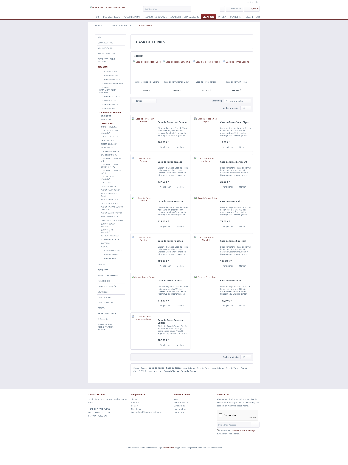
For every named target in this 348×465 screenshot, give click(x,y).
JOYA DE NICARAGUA (109, 155)
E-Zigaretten (103, 319)
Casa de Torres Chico (231, 201)
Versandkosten (168, 447)
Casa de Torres (140, 368)
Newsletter (136, 409)
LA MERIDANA (106, 182)
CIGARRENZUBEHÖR (107, 286)
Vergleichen (165, 147)
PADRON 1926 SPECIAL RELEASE (109, 194)
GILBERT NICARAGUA (109, 144)
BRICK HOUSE (106, 120)
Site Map (135, 399)
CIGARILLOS (103, 291)
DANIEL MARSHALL (108, 140)
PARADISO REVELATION (110, 216)
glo (99, 37)
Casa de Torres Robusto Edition (170, 321)
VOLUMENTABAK (105, 48)
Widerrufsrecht (181, 402)
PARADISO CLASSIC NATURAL (112, 220)
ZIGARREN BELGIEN (108, 71)
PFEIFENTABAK (104, 297)
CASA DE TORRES (107, 123)
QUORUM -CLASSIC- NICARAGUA (108, 225)
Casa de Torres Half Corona (146, 82)
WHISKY (101, 264)
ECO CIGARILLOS (105, 42)
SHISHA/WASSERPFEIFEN (109, 313)
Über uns (135, 402)
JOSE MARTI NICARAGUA (110, 151)
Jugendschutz (180, 409)
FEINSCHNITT (104, 281)
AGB (176, 399)
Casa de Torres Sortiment (233, 162)
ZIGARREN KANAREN (108, 104)
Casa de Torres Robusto (170, 201)
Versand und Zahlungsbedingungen (147, 412)
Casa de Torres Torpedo (206, 82)
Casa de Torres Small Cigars (176, 82)
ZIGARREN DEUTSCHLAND (111, 83)
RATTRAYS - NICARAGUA (110, 236)
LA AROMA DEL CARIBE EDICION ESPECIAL (109, 166)
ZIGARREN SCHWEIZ (108, 258)
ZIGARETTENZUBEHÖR (108, 275)
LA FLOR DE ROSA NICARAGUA (107, 177)
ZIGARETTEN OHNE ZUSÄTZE (106, 60)
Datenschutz (179, 405)
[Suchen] (188, 9)
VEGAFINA (104, 247)
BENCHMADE (106, 116)
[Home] (91, 16)
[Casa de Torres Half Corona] (147, 69)
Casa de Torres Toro (230, 280)
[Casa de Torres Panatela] (143, 252)
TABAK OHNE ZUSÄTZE (108, 53)
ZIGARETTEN (103, 270)
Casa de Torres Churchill (233, 241)
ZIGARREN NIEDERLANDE (110, 250)
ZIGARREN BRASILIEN (109, 75)
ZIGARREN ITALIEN (107, 100)
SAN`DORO (105, 243)
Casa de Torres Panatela (171, 241)
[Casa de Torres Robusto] (143, 212)
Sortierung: (217, 100)
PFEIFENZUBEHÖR (106, 302)
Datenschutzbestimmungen (243, 430)
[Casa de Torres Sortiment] (205, 172)
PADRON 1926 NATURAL (110, 203)
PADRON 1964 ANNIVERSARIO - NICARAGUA (112, 208)
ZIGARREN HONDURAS (109, 96)
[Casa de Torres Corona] (236, 69)
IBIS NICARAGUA (107, 148)
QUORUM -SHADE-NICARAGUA (108, 231)
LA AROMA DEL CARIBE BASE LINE (112, 160)
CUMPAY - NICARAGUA (109, 137)
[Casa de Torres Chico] (205, 212)
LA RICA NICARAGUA (108, 186)
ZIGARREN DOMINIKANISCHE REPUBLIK (107, 90)
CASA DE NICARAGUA (109, 127)
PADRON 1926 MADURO (110, 199)
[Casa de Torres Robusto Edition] (143, 331)
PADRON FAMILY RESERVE (110, 190)
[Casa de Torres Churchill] (205, 252)
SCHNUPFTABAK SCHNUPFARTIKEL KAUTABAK (106, 327)
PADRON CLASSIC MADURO (111, 213)
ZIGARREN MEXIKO (107, 108)
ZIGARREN (103, 67)
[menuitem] (167, 10)
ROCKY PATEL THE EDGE (110, 239)
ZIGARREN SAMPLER (108, 254)
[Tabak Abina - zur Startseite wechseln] (108, 9)
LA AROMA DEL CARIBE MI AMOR (111, 171)
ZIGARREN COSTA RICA (109, 79)
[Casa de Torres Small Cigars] (176, 69)
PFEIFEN (101, 308)
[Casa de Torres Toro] (205, 291)
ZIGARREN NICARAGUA (110, 112)
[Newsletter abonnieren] (255, 425)
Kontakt (134, 405)
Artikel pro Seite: (231, 108)
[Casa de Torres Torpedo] (206, 69)
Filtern (139, 101)
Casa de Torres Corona (236, 82)
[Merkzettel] (222, 9)
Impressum (179, 412)
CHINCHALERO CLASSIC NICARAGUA (110, 132)
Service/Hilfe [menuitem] (252, 2)
